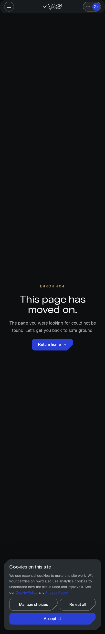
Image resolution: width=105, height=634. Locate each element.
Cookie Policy (27, 592)
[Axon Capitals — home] (52, 7)
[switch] (92, 6)
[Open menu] (9, 6)
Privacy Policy (56, 592)
